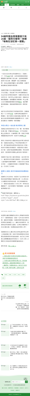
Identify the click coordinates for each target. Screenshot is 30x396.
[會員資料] (26, 1)
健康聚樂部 (10, 388)
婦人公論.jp (9, 66)
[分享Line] (11, 7)
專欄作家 (18, 390)
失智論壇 (12, 4)
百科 (22, 4)
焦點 (2, 4)
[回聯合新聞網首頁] (2, 2)
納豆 (17, 131)
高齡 (8, 76)
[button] (28, 4)
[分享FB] (4, 7)
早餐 (11, 114)
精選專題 (16, 388)
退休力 (26, 388)
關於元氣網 (4, 388)
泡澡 (3, 278)
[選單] (28, 1)
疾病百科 (22, 388)
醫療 (18, 4)
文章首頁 (12, 390)
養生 (7, 4)
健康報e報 (7, 381)
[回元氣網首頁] (5, 2)
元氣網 (5, 33)
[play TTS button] (7, 70)
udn (2, 33)
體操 (20, 102)
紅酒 (24, 136)
